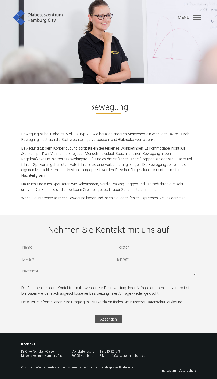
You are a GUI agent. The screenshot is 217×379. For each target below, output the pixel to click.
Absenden (108, 319)
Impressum (168, 370)
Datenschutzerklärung (164, 302)
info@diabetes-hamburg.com (128, 355)
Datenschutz (187, 370)
